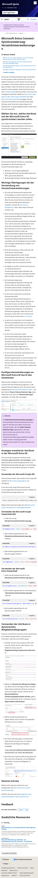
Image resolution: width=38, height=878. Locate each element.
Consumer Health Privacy (8, 873)
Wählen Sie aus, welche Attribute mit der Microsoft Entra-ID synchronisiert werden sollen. (18, 58)
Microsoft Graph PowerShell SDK (19, 97)
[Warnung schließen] (35, 2)
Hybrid (21, 33)
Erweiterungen (10, 92)
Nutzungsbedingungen (27, 873)
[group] (19, 500)
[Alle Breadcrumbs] (3, 33)
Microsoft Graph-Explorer (18, 481)
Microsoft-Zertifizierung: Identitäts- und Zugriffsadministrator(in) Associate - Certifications (16, 840)
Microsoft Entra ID (11, 33)
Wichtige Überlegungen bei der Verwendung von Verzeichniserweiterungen (17, 62)
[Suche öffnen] (28, 19)
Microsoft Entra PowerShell (10, 99)
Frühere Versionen (22, 868)
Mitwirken (4, 870)
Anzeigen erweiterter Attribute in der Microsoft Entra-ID (19, 69)
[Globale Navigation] (2, 19)
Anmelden (33, 19)
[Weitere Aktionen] (35, 33)
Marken (14, 875)
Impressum (4, 875)
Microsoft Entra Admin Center (22, 390)
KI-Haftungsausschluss (8, 868)
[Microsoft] (19, 19)
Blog (31, 868)
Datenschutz (13, 870)
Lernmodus (28, 316)
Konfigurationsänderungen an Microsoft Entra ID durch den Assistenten (19, 66)
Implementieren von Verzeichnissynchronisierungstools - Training (18, 828)
